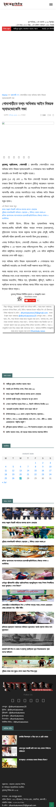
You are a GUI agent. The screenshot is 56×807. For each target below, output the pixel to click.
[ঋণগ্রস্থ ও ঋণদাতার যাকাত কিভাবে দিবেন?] (9, 763)
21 (28, 474)
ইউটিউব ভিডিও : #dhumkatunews (15, 722)
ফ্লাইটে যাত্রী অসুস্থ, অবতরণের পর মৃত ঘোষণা (22, 399)
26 (13, 478)
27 (20, 478)
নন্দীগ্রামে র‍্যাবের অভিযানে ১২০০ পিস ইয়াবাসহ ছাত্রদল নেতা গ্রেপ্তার (29, 427)
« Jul (4, 482)
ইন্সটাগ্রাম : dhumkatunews (13, 716)
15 (35, 470)
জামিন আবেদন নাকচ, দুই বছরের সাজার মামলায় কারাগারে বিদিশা (27, 432)
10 (50, 466)
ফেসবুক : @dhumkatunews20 (14, 706)
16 (43, 470)
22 (35, 474)
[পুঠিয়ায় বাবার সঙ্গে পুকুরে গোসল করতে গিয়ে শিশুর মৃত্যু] (28, 662)
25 (6, 478)
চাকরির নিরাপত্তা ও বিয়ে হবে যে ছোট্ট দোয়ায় (33, 737)
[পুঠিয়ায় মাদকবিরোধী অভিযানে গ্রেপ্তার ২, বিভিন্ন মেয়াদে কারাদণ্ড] (28, 532)
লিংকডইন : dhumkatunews (13, 719)
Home (4, 95)
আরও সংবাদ (7, 501)
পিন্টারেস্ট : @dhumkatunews (13, 712)
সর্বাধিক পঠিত (8, 728)
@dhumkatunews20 (27, 316)
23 (43, 474)
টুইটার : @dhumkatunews (12, 710)
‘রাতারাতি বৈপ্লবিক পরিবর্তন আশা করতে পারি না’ (22, 409)
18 (6, 474)
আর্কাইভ (6, 446)
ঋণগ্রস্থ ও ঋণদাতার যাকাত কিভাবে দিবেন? (33, 760)
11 (6, 470)
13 (20, 470)
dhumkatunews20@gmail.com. (35, 313)
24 (50, 474)
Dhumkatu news (38, 331)
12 (13, 470)
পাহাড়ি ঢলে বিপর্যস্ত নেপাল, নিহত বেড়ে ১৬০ (20, 389)
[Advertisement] (28, 60)
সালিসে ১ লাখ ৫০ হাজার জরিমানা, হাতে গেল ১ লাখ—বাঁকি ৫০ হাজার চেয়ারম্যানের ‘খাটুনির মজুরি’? (29, 420)
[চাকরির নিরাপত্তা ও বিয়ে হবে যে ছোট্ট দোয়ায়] (9, 740)
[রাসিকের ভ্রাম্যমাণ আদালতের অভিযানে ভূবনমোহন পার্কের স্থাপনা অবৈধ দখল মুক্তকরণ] (28, 617)
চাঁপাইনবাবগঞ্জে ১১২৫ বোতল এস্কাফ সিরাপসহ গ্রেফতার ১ (25, 414)
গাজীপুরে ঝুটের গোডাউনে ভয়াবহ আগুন (25, 29)
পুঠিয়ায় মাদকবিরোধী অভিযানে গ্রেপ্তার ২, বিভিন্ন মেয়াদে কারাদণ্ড (23, 212)
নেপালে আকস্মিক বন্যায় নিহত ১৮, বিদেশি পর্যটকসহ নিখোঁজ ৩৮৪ (27, 404)
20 (20, 474)
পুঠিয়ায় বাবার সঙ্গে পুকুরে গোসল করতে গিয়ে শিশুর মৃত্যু (19, 671)
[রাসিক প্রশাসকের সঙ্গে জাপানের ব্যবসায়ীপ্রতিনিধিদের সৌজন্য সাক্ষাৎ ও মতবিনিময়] (28, 551)
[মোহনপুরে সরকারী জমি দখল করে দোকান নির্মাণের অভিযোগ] (9, 751)
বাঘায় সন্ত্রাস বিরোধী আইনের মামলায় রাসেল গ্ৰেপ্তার (19, 209)
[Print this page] (53, 115)
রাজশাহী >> (15, 95)
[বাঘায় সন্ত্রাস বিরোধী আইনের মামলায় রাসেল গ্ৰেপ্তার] (28, 513)
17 (50, 470)
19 (13, 474)
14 (28, 470)
